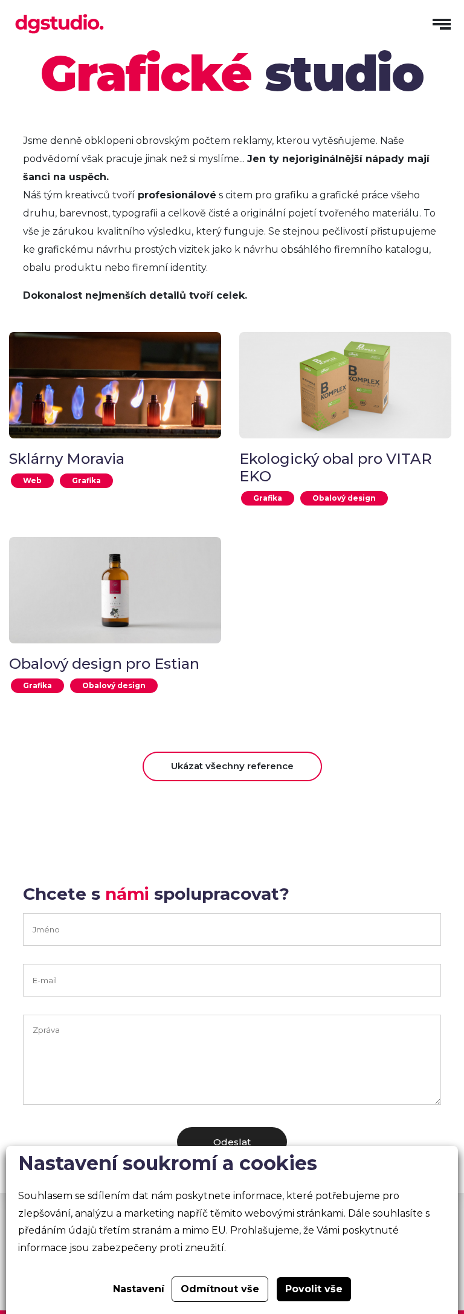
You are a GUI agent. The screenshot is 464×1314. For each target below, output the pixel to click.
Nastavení (138, 1289)
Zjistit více (115, 391)
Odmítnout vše (220, 1289)
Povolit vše (314, 1289)
